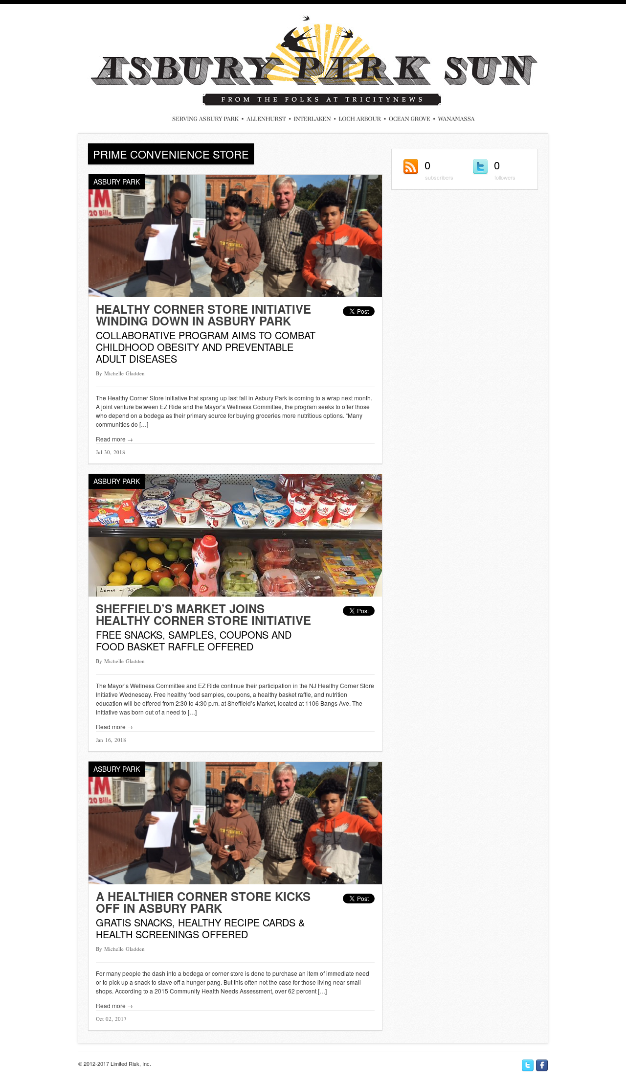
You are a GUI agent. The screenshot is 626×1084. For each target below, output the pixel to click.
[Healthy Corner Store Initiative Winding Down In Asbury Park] (235, 294)
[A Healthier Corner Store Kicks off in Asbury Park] (235, 881)
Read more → (114, 439)
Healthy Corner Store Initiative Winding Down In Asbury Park (203, 314)
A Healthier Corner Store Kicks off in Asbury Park (203, 902)
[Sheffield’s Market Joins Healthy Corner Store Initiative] (235, 594)
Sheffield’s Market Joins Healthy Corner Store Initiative (203, 614)
